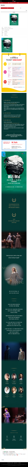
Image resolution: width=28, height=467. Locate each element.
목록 (26, 10)
